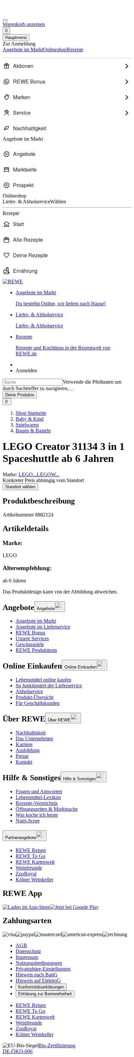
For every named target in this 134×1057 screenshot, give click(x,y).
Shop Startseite (31, 413)
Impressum (27, 957)
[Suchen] (71, 390)
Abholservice (29, 691)
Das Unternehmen (34, 738)
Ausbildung (28, 750)
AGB (21, 945)
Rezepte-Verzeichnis (37, 803)
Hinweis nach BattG (37, 974)
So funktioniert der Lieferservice (49, 685)
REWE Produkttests (36, 650)
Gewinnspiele (30, 644)
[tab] (67, 528)
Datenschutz (28, 951)
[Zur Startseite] (25, 12)
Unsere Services (32, 638)
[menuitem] (67, 66)
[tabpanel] (67, 562)
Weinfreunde (29, 868)
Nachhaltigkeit (31, 732)
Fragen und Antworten (39, 791)
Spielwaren (27, 424)
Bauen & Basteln (33, 430)
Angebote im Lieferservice (43, 627)
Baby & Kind (30, 419)
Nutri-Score (28, 820)
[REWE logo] (13, 281)
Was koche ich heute (37, 815)
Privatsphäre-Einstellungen (43, 969)
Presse (22, 756)
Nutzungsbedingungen (39, 963)
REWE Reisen (31, 850)
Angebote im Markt (36, 621)
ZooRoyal (26, 873)
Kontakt (24, 762)
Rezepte (63, 345)
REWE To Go (30, 856)
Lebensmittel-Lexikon (38, 797)
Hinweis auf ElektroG (38, 980)
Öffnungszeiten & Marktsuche (47, 809)
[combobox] (33, 382)
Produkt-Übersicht (34, 697)
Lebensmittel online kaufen (43, 679)
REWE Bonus (30, 632)
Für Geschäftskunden (38, 703)
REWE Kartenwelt (35, 862)
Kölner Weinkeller (34, 879)
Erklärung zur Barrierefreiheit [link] (45, 993)
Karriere (24, 744)
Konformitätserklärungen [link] (41, 987)
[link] (73, 298)
